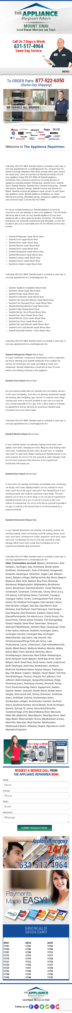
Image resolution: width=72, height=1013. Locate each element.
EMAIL (6, 801)
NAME (5, 779)
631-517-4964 (28, 46)
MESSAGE (8, 812)
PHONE (6, 790)
